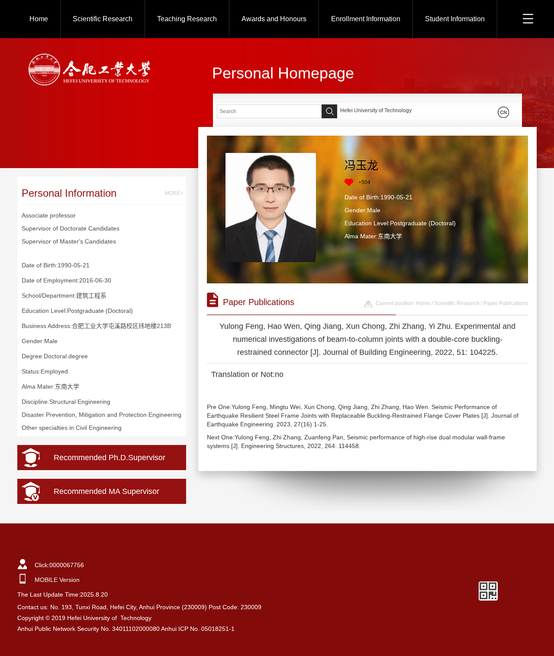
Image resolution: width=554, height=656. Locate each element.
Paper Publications (505, 303)
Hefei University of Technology (376, 110)
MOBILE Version (57, 579)
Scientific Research (102, 19)
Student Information (455, 19)
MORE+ (174, 193)
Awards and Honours (274, 19)
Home (38, 19)
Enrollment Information (365, 19)
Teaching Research (187, 19)
